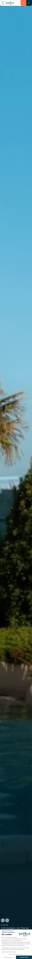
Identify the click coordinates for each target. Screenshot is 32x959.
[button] (29, 3)
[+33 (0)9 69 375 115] (23, 3)
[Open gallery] (3, 920)
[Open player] (7, 920)
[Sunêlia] (10, 3)
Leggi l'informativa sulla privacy (9, 952)
